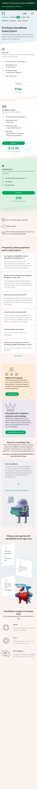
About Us (13, 21)
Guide (23, 17)
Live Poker (12, 17)
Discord (25, 21)
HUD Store (5, 21)
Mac (5, 560)
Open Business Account (15, 432)
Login (25, 13)
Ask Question (18, 355)
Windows (7, 558)
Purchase (5, 17)
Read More (14, 388)
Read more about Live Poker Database (16, 490)
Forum (19, 21)
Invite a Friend (12, 394)
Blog (27, 17)
